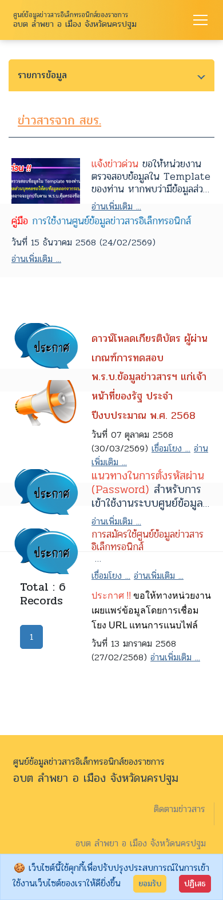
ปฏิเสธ (195, 884)
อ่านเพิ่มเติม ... (116, 206)
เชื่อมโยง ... (171, 448)
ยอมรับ (149, 884)
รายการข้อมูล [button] (42, 75)
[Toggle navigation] (200, 20)
